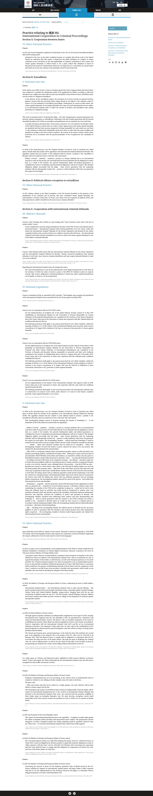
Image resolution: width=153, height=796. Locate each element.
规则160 (35, 27)
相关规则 (112, 28)
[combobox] (64, 22)
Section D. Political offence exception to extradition (117, 47)
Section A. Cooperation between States (119, 38)
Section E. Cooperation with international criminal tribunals (118, 53)
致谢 (117, 2)
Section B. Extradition (116, 43)
